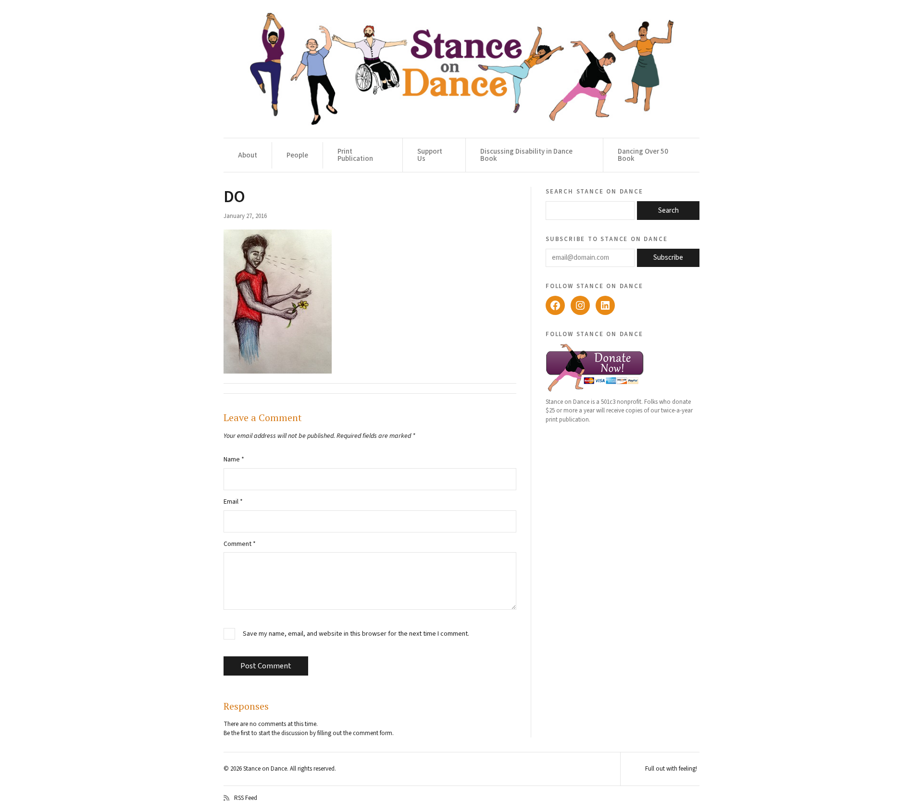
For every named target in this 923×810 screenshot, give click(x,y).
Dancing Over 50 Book (643, 155)
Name (234, 459)
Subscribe (668, 258)
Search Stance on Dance (594, 191)
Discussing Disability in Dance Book (526, 155)
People (297, 155)
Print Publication (355, 155)
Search (668, 211)
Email (233, 502)
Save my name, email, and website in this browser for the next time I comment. (356, 634)
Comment (240, 544)
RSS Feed (245, 798)
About (247, 155)
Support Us (429, 155)
